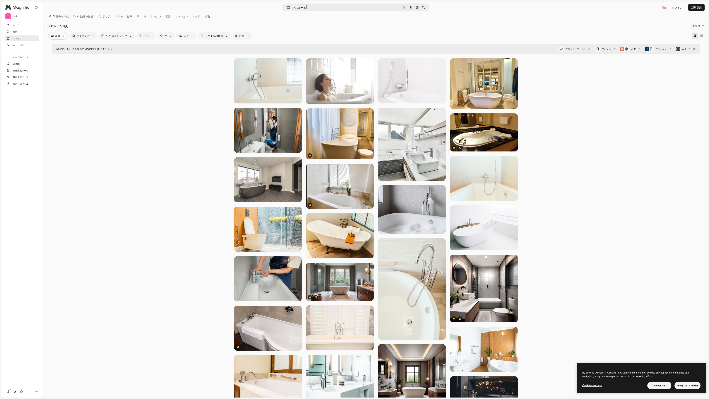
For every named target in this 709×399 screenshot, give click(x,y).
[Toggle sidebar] (36, 7)
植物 (207, 16)
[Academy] (15, 392)
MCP (633, 48)
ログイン (677, 7)
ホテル (119, 16)
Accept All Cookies (687, 385)
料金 (664, 7)
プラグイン (661, 48)
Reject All (659, 385)
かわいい (156, 16)
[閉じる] (694, 48)
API (684, 48)
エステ (196, 16)
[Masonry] (695, 36)
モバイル (606, 48)
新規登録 (696, 7)
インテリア (103, 16)
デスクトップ (575, 48)
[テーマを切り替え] (21, 392)
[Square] (702, 36)
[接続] (8, 392)
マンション (181, 16)
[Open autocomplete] (287, 7)
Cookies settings (592, 385)
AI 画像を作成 (61, 16)
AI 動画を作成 (85, 16)
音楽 (168, 16)
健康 (129, 16)
